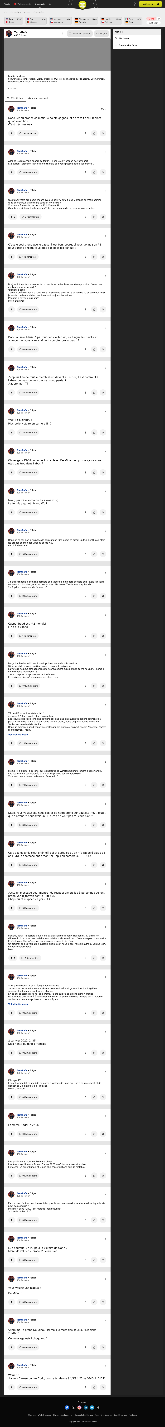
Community (40, 4)
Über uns (32, 1415)
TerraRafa (22, 107)
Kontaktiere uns (120, 1415)
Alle (153, 22)
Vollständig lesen (18, 734)
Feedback (133, 1415)
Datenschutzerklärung (84, 1415)
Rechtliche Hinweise (103, 1415)
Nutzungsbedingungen (63, 1415)
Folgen (103, 33)
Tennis (7, 4)
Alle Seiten (15, 12)
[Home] (5, 12)
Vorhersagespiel (24, 4)
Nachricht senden (82, 33)
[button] (50, 4)
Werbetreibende (44, 1415)
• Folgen (32, 107)
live (151, 18)
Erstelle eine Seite (34, 12)
